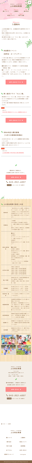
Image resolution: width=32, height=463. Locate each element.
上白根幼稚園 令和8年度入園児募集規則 (13, 152)
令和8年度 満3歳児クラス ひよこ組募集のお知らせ (14, 112)
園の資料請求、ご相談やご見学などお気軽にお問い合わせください (16, 384)
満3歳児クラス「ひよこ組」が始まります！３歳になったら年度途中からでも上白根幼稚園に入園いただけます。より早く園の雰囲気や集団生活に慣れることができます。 (16, 101)
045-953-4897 (17, 182)
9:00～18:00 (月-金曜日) (18, 398)
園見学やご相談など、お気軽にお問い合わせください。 (16, 171)
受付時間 (9, 185)
